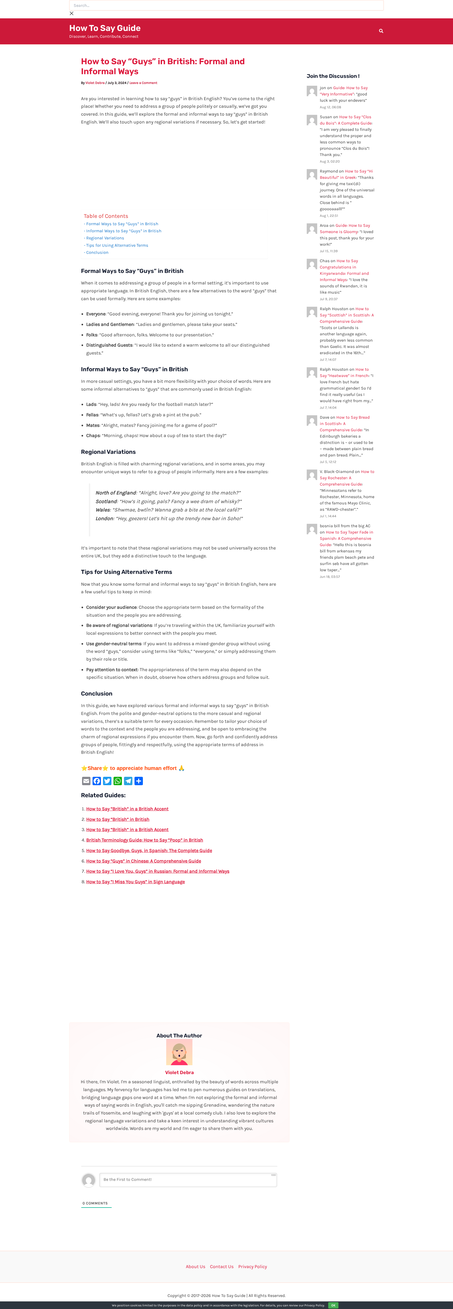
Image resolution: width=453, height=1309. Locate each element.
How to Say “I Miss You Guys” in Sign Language (135, 882)
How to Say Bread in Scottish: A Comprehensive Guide (345, 423)
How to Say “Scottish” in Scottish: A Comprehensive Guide (347, 315)
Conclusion (97, 252)
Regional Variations (105, 237)
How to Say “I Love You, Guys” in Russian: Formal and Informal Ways (157, 871)
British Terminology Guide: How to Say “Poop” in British (144, 840)
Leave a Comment (143, 83)
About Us (195, 1266)
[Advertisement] (179, 170)
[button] (381, 32)
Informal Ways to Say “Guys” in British (123, 230)
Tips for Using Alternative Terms (117, 245)
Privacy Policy (252, 1266)
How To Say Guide (105, 28)
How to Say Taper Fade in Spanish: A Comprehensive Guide (346, 538)
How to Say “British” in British (117, 819)
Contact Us (222, 1266)
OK (333, 1305)
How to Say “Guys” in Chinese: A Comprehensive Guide (143, 861)
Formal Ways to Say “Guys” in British (122, 223)
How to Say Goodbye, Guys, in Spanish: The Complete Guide (149, 850)
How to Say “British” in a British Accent (127, 809)
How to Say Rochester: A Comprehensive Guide (347, 478)
